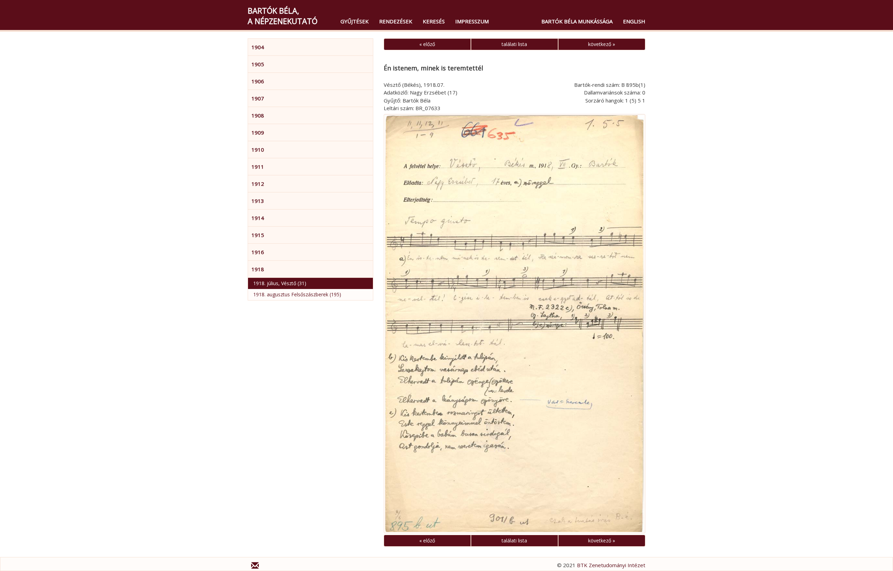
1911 (258, 166)
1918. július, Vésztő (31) (279, 283)
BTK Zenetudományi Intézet (611, 565)
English (634, 21)
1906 (258, 81)
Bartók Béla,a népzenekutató (282, 15)
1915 (258, 234)
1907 (258, 98)
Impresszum (472, 21)
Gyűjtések (354, 21)
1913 (258, 200)
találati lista (514, 44)
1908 (258, 115)
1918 (258, 269)
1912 (258, 183)
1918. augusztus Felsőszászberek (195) (297, 294)
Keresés (434, 21)
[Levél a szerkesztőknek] (255, 566)
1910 (258, 149)
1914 (258, 217)
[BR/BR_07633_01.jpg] (514, 323)
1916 (258, 252)
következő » (601, 44)
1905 (258, 64)
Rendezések (395, 21)
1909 (258, 132)
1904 (258, 47)
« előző (427, 44)
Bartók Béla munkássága (577, 21)
